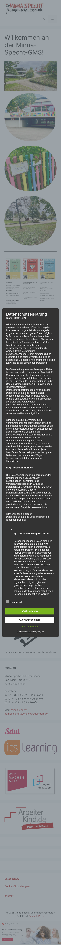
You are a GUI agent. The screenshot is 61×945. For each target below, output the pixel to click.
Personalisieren (30, 626)
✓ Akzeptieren (30, 611)
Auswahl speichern (30, 620)
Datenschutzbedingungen (30, 631)
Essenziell (16, 602)
